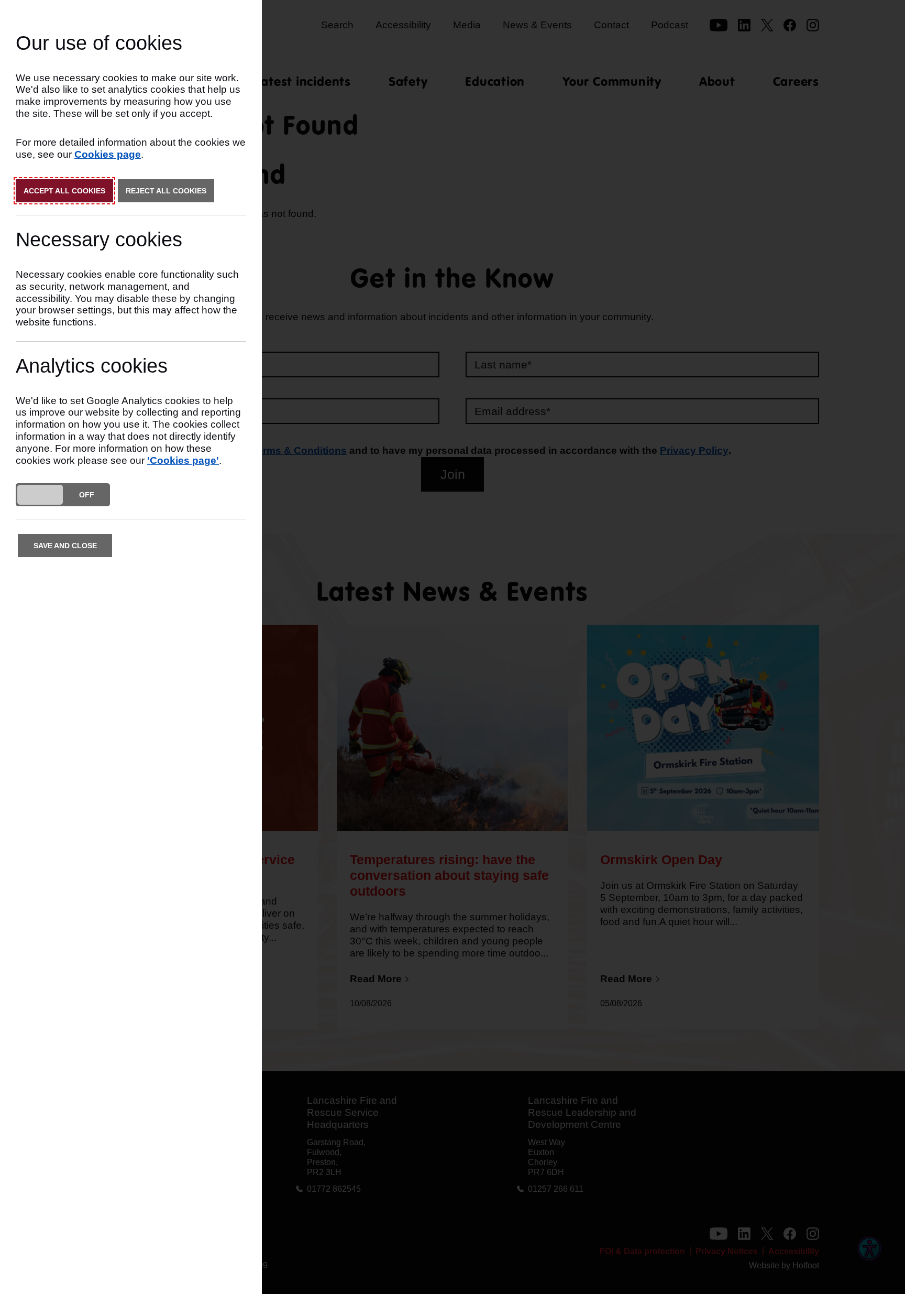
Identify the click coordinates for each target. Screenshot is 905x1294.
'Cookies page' (183, 460)
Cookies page (107, 154)
